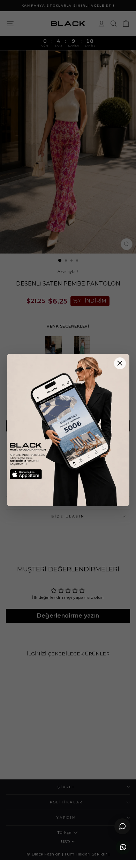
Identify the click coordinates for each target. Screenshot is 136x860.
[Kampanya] (68, 430)
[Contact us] (123, 847)
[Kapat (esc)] (120, 363)
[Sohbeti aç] (122, 826)
